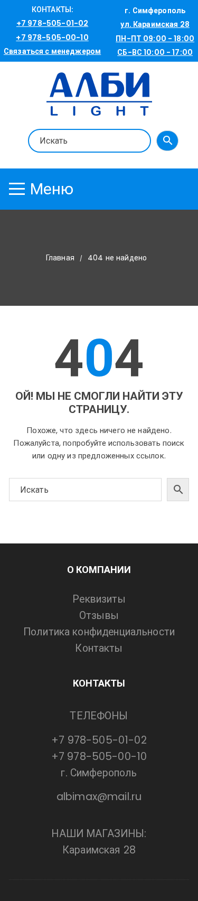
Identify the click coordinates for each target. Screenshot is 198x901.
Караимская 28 (99, 850)
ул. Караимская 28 (155, 24)
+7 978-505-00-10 (52, 37)
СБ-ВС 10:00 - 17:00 (155, 52)
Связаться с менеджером (52, 51)
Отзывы (99, 615)
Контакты (98, 648)
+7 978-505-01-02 (52, 23)
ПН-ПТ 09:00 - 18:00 (155, 38)
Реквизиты (98, 599)
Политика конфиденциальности (99, 632)
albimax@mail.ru (99, 797)
